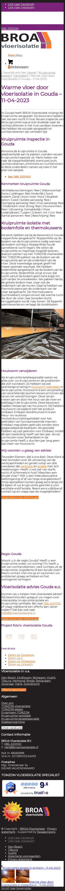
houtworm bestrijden (45, 387)
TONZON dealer (12, 709)
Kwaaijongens (46, 832)
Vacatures (14, 16)
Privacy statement (20, 859)
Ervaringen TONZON (15, 712)
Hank (18, 684)
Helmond (18, 680)
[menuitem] (36, 13)
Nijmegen (39, 677)
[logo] (26, 49)
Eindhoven (24, 677)
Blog (11, 19)
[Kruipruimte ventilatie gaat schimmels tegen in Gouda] (32, 636)
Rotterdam (43, 680)
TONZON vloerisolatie (15, 706)
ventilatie (26, 466)
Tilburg (6, 680)
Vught (51, 677)
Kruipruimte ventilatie (16, 715)
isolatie (42, 466)
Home (12, 13)
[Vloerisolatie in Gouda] (7, 636)
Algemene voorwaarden (24, 856)
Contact (13, 22)
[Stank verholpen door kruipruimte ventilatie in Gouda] (20, 636)
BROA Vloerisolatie (32, 828)
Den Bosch (8, 677)
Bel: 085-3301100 (19, 176)
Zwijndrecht (32, 684)
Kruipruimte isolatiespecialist (20, 718)
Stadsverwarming (13, 722)
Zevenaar (7, 684)
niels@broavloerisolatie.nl (18, 613)
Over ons (7, 703)
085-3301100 (9, 28)
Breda (30, 680)
